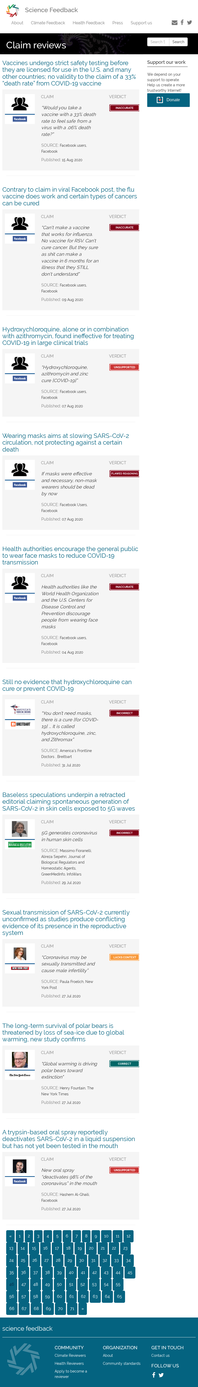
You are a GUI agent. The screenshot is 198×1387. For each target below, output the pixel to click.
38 (47, 1272)
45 (130, 1272)
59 (47, 1296)
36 (23, 1272)
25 (23, 1260)
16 (45, 1248)
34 (128, 1260)
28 (58, 1260)
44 (118, 1272)
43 (106, 1272)
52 (82, 1284)
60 (59, 1296)
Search (178, 42)
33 (116, 1260)
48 (35, 1284)
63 (95, 1296)
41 (83, 1272)
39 (59, 1272)
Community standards (122, 1363)
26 (34, 1260)
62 (83, 1296)
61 (71, 1296)
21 (103, 1248)
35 (11, 1272)
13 (11, 1248)
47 (23, 1284)
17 (57, 1248)
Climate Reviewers (70, 1355)
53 (94, 1284)
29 (70, 1260)
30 (81, 1260)
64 (107, 1296)
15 (34, 1248)
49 (47, 1284)
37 (35, 1272)
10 (106, 1236)
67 (24, 1308)
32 (105, 1260)
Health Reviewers (69, 1363)
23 (125, 1248)
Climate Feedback (48, 22)
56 (11, 1296)
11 (117, 1236)
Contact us (160, 1355)
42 (94, 1272)
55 (118, 1284)
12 (128, 1236)
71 (72, 1308)
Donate (173, 100)
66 (11, 1308)
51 (71, 1284)
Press (117, 22)
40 (71, 1272)
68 (36, 1308)
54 (106, 1284)
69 (48, 1308)
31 (93, 1260)
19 (80, 1248)
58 (35, 1296)
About (17, 22)
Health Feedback (89, 22)
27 (46, 1260)
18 (68, 1248)
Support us (141, 22)
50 (59, 1284)
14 (23, 1248)
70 (60, 1308)
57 (23, 1296)
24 (11, 1260)
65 (119, 1296)
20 (91, 1248)
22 (114, 1248)
